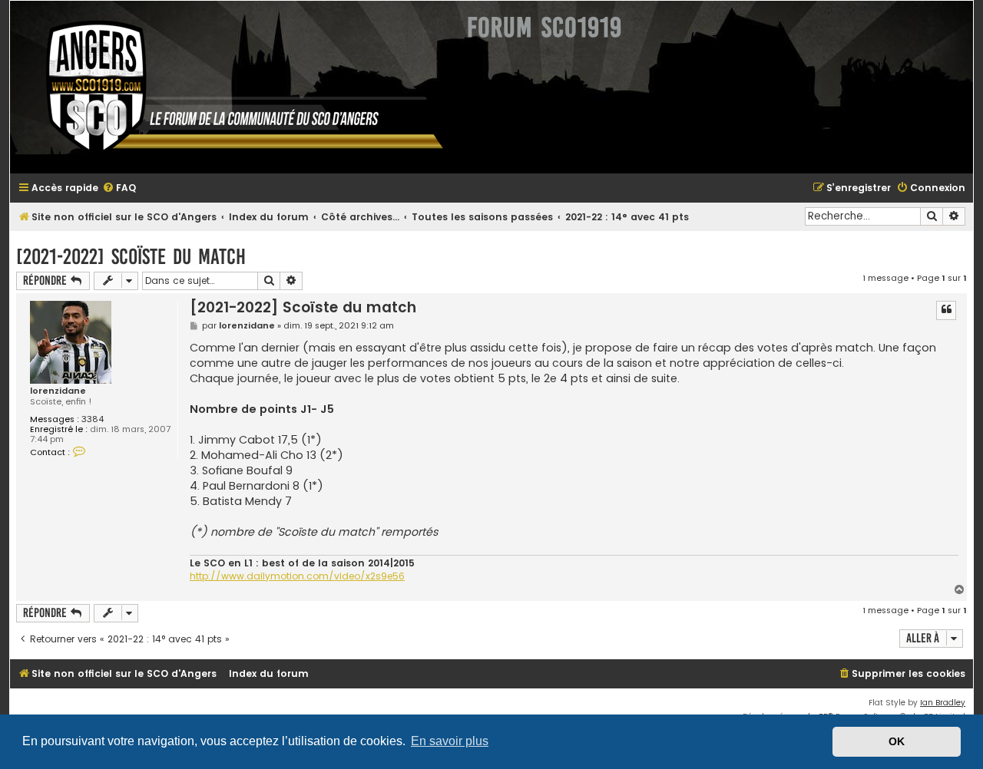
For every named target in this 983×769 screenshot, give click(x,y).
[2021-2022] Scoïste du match (131, 257)
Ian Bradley (942, 702)
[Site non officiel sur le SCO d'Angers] (232, 87)
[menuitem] (119, 188)
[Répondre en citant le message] (946, 310)
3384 (92, 419)
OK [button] (897, 741)
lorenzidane (58, 391)
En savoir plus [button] (449, 741)
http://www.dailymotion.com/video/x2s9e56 (297, 576)
